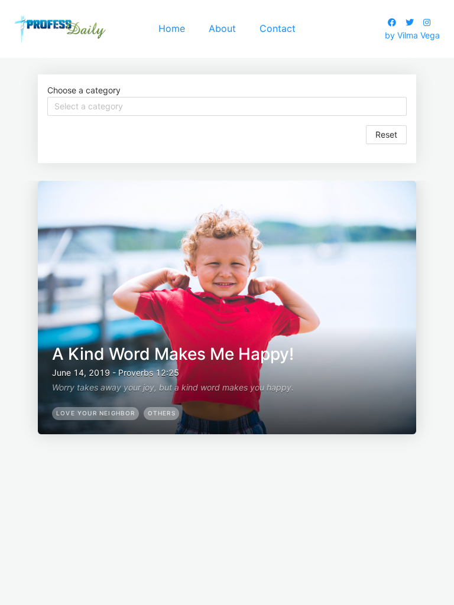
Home (171, 28)
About (222, 28)
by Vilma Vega (412, 35)
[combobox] (227, 106)
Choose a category (84, 90)
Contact (278, 28)
